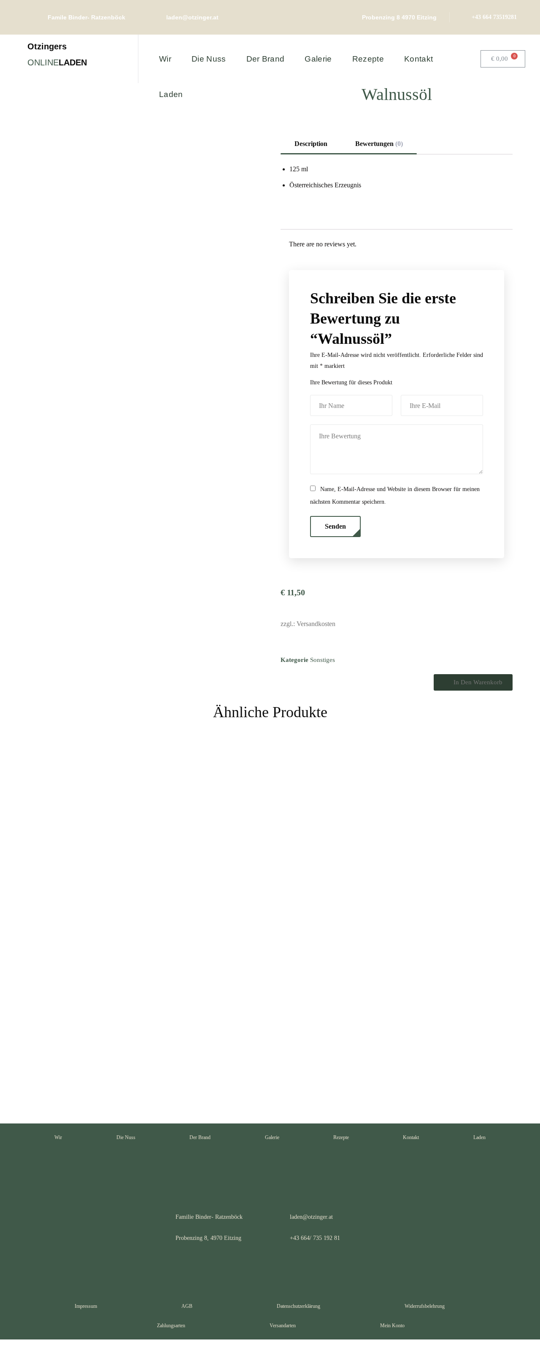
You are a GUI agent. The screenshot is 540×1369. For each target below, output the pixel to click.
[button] (473, 682)
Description (310, 143)
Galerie (272, 1137)
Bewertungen (379, 143)
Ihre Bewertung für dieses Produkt (351, 382)
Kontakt (411, 1137)
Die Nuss (125, 1137)
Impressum (86, 1306)
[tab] (311, 143)
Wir (58, 1137)
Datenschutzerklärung (298, 1306)
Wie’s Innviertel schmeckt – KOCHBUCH (76, 998)
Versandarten (283, 1325)
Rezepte (341, 1137)
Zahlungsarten (171, 1325)
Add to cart (122, 1084)
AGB (186, 1306)
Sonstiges (322, 659)
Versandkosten (74, 1058)
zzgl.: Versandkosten (308, 623)
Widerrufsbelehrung (425, 1306)
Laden (479, 1137)
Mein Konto (392, 1325)
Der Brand (200, 1137)
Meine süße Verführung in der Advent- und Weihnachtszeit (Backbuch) (202, 1010)
